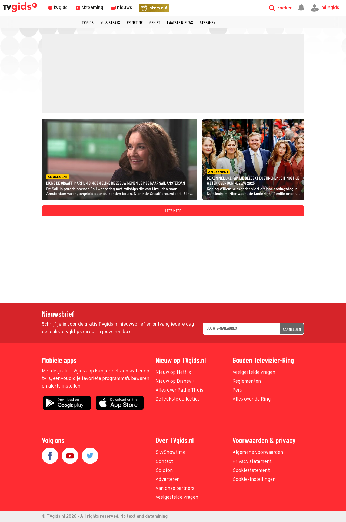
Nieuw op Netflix (173, 372)
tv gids (88, 22)
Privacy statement (252, 462)
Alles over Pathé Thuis (179, 390)
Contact (164, 462)
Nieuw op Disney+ (175, 381)
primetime (135, 22)
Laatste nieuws (180, 22)
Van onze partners (174, 488)
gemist (154, 22)
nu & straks (110, 22)
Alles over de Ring (251, 399)
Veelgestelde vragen (253, 372)
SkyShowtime (170, 453)
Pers (237, 390)
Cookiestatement (251, 471)
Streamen (207, 22)
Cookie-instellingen (254, 480)
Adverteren (167, 480)
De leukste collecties (177, 399)
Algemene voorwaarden (257, 453)
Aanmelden (292, 329)
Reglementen (246, 381)
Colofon (164, 471)
